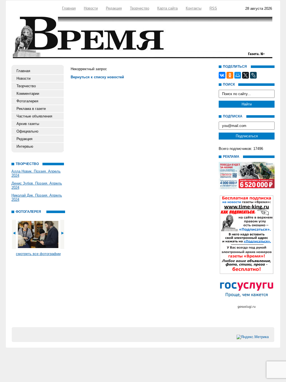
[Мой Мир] (237, 75)
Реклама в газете (31, 109)
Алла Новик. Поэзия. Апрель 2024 (36, 173)
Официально (27, 131)
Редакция (114, 8)
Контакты (193, 8)
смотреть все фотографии (38, 254)
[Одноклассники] (230, 75)
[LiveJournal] (253, 75)
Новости (91, 8)
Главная (69, 8)
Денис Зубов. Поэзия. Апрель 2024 (36, 185)
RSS (213, 8)
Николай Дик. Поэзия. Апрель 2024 (36, 197)
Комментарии (27, 93)
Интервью (24, 146)
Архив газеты (27, 124)
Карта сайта (167, 8)
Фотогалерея (27, 101)
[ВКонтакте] (222, 75)
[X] (245, 75)
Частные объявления (34, 116)
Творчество (139, 8)
